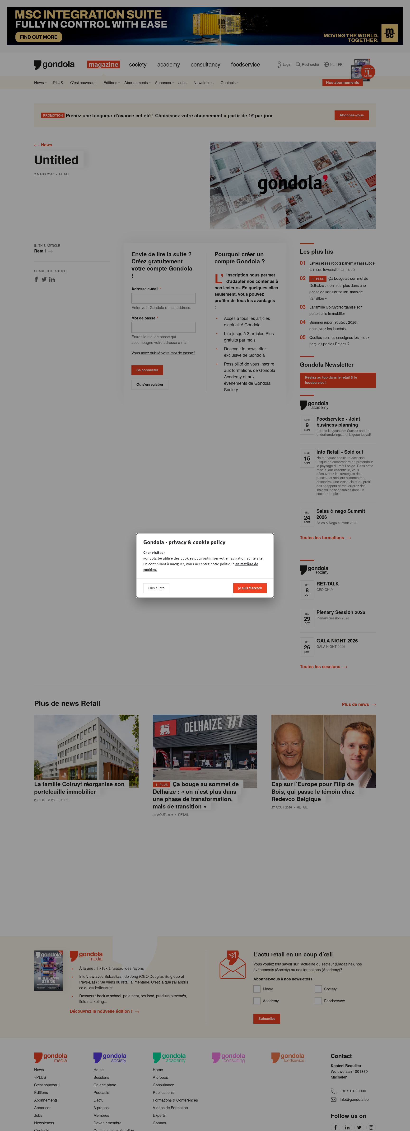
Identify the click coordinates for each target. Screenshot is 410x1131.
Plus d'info (156, 587)
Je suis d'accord (250, 587)
